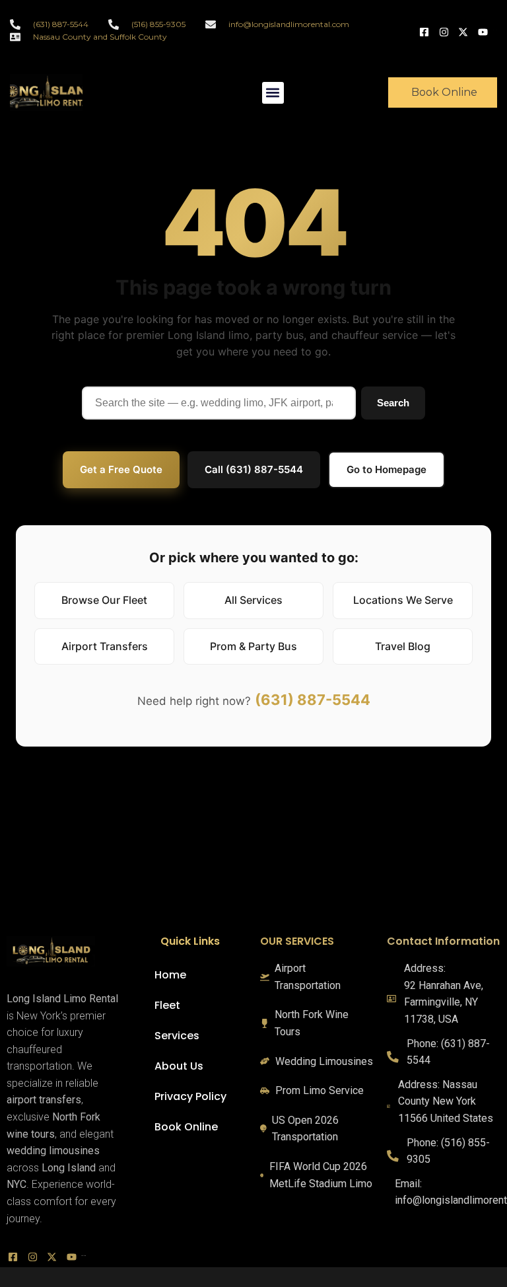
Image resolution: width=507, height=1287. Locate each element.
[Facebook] (426, 31)
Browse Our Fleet (104, 600)
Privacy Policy (190, 1096)
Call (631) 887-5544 (254, 469)
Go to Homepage (386, 469)
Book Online (186, 1126)
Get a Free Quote (121, 469)
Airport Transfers (104, 646)
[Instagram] (446, 31)
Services (176, 1035)
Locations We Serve (403, 600)
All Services (253, 600)
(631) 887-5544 (312, 699)
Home (170, 974)
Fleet (167, 1005)
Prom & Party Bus (253, 646)
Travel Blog (402, 646)
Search (393, 402)
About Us (178, 1066)
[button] (273, 93)
